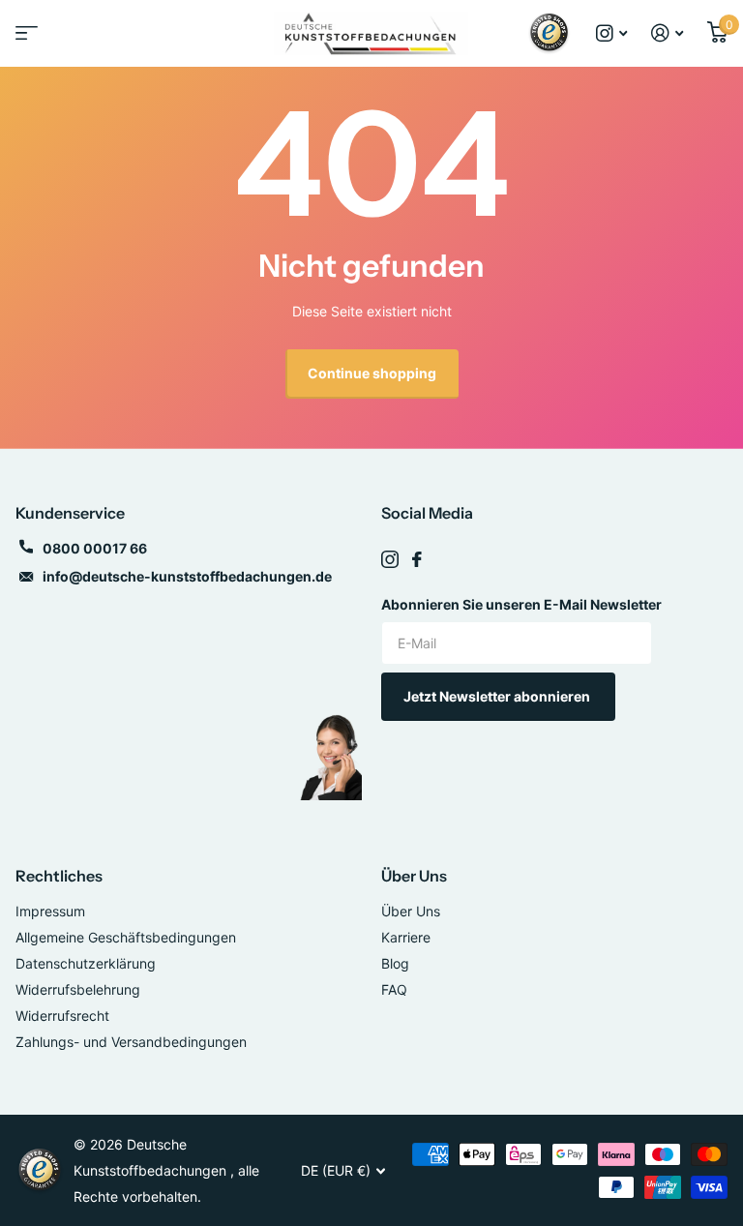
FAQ (394, 989)
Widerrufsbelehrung (77, 989)
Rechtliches (59, 875)
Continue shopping (372, 373)
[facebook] (417, 559)
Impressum (50, 911)
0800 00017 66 (95, 548)
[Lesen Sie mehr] (612, 33)
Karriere (406, 937)
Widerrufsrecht (62, 1015)
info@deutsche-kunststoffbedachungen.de (187, 576)
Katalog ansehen (24, 39)
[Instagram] (390, 559)
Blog (395, 963)
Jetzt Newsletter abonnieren (498, 696)
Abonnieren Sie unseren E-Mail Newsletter (521, 604)
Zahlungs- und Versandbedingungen (131, 1041)
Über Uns (414, 875)
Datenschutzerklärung (85, 963)
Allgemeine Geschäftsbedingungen (125, 937)
